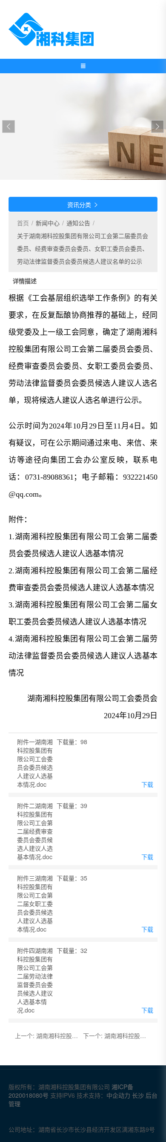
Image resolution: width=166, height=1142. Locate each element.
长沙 (138, 1095)
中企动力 (119, 1095)
